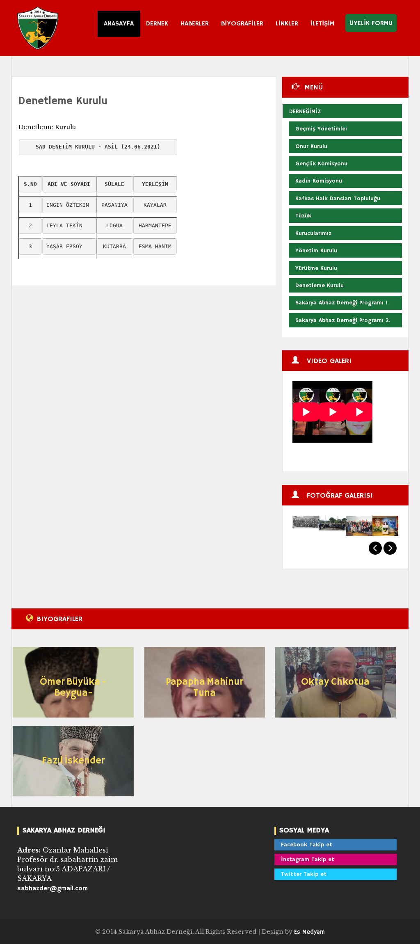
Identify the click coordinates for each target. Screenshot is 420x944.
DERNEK (157, 24)
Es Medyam (309, 932)
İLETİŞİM (322, 24)
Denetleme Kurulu (62, 101)
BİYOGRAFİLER (242, 24)
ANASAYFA (119, 24)
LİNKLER (287, 24)
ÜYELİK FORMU (371, 23)
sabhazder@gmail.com (52, 889)
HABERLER (194, 24)
